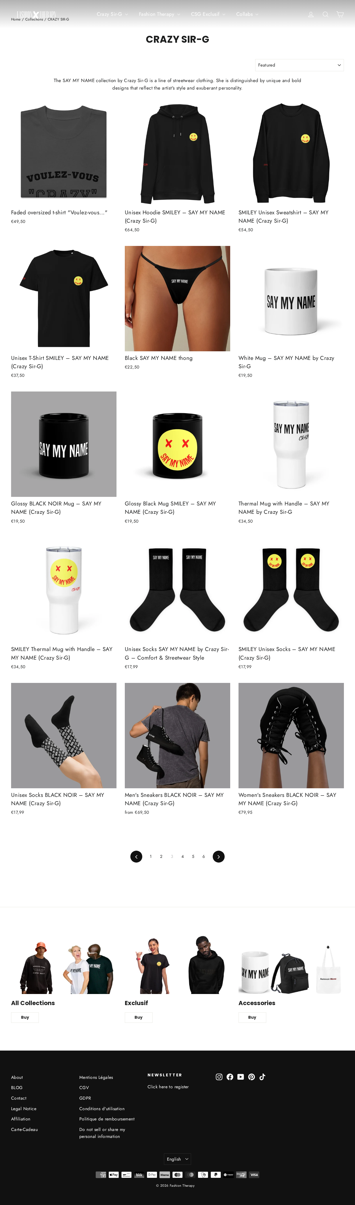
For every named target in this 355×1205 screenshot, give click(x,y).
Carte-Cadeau (24, 1129)
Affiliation (21, 1119)
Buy (25, 1017)
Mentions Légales (96, 1077)
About (17, 1077)
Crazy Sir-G (110, 14)
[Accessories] (291, 964)
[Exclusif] (177, 964)
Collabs (245, 14)
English (174, 1159)
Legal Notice (23, 1108)
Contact (18, 1098)
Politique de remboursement (107, 1119)
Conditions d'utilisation (102, 1108)
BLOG (17, 1087)
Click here (158, 1087)
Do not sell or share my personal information (102, 1133)
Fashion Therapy (157, 14)
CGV (84, 1087)
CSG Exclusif (206, 14)
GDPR (85, 1098)
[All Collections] (63, 964)
